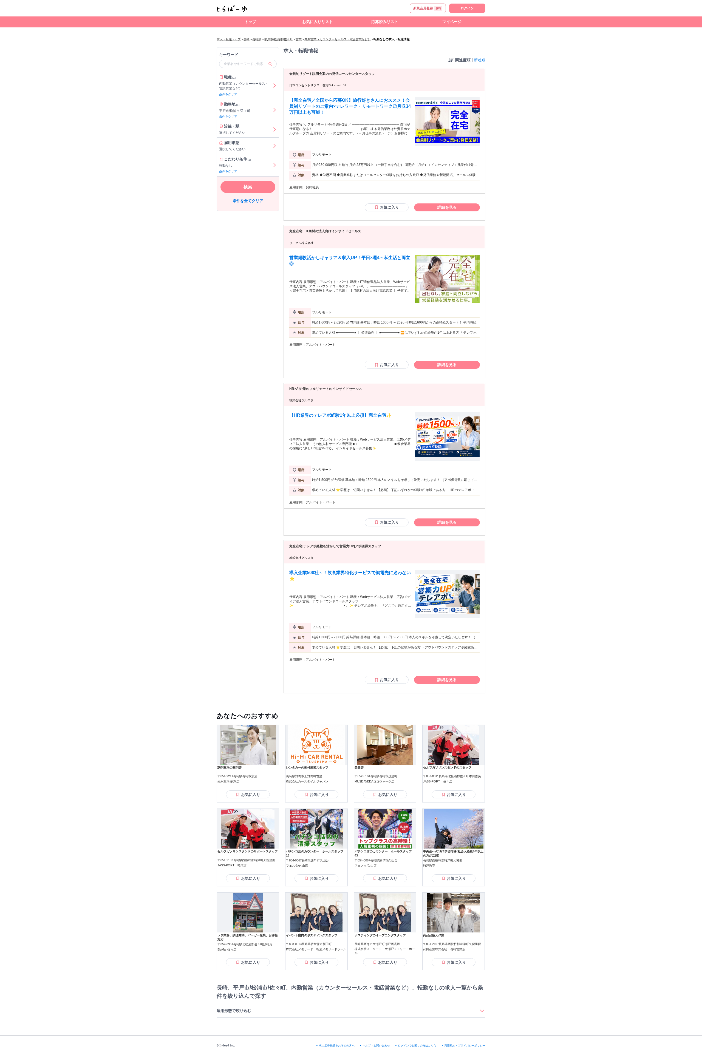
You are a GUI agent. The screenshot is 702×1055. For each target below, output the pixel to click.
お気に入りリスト (317, 21)
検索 (248, 187)
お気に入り (389, 207)
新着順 (479, 60)
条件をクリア (228, 94)
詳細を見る (447, 207)
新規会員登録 (427, 8)
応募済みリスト (384, 21)
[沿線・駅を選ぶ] (274, 129)
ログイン (467, 8)
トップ (250, 21)
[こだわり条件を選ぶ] (274, 165)
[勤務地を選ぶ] (274, 110)
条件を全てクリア (248, 200)
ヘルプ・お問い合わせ (376, 1045)
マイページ (452, 21)
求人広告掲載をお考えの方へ (337, 1045)
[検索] (270, 64)
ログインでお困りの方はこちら (417, 1045)
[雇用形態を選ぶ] (274, 146)
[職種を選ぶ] (274, 85)
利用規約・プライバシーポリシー (464, 1045)
